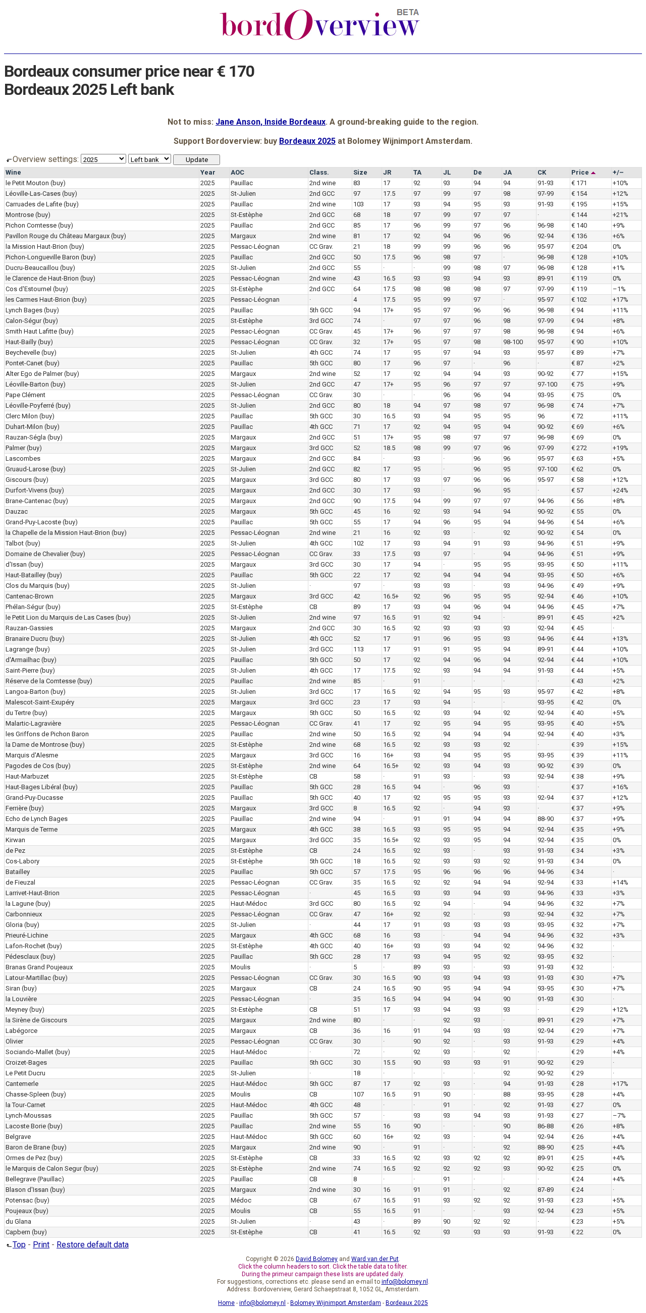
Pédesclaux (22, 956)
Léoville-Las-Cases (33, 193)
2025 (207, 183)
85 (356, 225)
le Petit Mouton (27, 183)
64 (356, 289)
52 (356, 373)
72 (356, 1052)
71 (356, 426)
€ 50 (577, 564)
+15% (620, 204)
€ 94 (577, 310)
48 (356, 1105)
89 (356, 607)
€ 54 (577, 522)
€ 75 (577, 384)
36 (356, 1030)
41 (356, 723)
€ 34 (577, 850)
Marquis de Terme (32, 829)
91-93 (545, 183)
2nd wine (322, 183)
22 (356, 575)
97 (356, 193)
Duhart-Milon (24, 426)
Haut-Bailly (21, 342)
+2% (619, 363)
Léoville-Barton (27, 384)
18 (386, 214)
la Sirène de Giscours (36, 1020)
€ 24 (577, 1179)
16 (386, 511)
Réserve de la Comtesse (41, 681)
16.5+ (391, 596)
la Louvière (21, 999)
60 (356, 1136)
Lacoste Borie (26, 1126)
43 (356, 278)
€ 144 (579, 214)
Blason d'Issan (27, 1189)
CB (313, 607)
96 (416, 225)
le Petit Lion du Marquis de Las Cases (60, 617)
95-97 (545, 246)
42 (356, 596)
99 (446, 193)
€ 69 (577, 426)
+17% (620, 299)
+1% (619, 267)
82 (356, 469)
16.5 (389, 278)
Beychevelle (23, 352)
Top (19, 1244)
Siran (13, 988)
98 (506, 193)
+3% (619, 734)
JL (447, 172)
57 (356, 872)
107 (358, 1094)
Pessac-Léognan (255, 246)
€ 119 (579, 278)
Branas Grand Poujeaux (39, 967)
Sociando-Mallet (29, 1052)
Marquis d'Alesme (32, 755)
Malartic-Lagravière (33, 723)
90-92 (545, 373)
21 (356, 246)
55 (356, 267)
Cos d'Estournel (28, 289)
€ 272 (579, 448)
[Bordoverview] (320, 38)
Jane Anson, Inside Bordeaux (271, 122)
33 (356, 554)
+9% (619, 225)
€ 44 (577, 638)
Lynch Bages (24, 310)
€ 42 (577, 691)
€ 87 (577, 363)
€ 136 (579, 236)
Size (360, 172)
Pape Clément (25, 395)
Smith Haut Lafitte (31, 331)
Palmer (15, 448)
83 (356, 183)
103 (358, 204)
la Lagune (20, 903)
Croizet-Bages (26, 1062)
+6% (619, 236)
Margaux (243, 236)
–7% (619, 1115)
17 (386, 183)
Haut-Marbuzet (27, 776)
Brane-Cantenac (28, 501)
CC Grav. (321, 246)
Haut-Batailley (25, 575)
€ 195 (579, 204)
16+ (388, 755)
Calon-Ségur (23, 320)
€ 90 (577, 342)
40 (356, 797)
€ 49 (577, 585)
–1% (619, 289)
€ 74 (577, 405)
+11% (620, 310)
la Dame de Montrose (37, 744)
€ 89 (577, 352)
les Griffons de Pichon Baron (47, 734)
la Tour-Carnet (25, 1105)
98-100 (513, 342)
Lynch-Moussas (28, 1115)
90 (356, 501)
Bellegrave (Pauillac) (35, 1179)
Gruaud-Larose (27, 469)
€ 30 (577, 977)
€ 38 (577, 776)
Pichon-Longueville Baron (42, 257)
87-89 (545, 1189)
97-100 (547, 384)
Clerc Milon (22, 416)
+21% (620, 214)
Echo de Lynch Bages (37, 819)
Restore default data (93, 1244)
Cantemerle (22, 1083)
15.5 (389, 1062)
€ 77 (577, 373)
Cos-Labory (22, 861)
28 (356, 787)
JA (507, 172)
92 (416, 183)
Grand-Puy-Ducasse (34, 797)
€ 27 (577, 1105)
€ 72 (577, 416)
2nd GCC (322, 193)
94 (476, 183)
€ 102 (579, 299)
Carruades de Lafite (34, 204)
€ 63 (577, 458)
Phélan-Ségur (25, 607)
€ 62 (577, 469)
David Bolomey (317, 1259)
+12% (620, 193)
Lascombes (23, 458)
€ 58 (577, 479)
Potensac (19, 1200)
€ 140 (579, 225)
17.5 (389, 193)
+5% (619, 458)
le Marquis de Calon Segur (44, 1168)
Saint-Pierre (22, 670)
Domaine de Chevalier (37, 554)
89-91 (545, 278)
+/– (618, 172)
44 (356, 924)
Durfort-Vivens (26, 490)
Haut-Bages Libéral (33, 787)
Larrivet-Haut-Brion (33, 893)
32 (356, 342)
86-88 (545, 1126)
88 (506, 1094)
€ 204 (579, 246)
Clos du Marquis (29, 585)
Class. (319, 172)
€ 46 (577, 596)
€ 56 (577, 501)
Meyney (17, 1009)
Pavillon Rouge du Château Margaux (58, 236)
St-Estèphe (246, 214)
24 (356, 850)
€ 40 (577, 713)
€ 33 (577, 882)
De (477, 172)
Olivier (14, 1041)
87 (356, 1083)
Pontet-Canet (24, 363)
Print (41, 1244)
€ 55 (577, 511)
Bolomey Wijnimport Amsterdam (335, 1302)
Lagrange (19, 649)
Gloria (14, 924)
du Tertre (18, 713)
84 (356, 458)
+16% (620, 787)
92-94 (545, 236)
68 (356, 214)
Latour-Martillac (28, 977)
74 (356, 320)
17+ (388, 310)
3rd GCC (321, 320)
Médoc (241, 1200)
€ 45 (577, 607)
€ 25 (577, 1147)
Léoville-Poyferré (30, 405)
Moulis (240, 967)
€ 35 (577, 829)
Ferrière (16, 808)
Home (226, 1302)
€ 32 (577, 903)
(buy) (58, 183)
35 (356, 840)
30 (356, 395)
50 (356, 257)
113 (358, 649)
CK (541, 172)
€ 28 (577, 1083)
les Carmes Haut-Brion (38, 299)
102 (358, 543)
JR (387, 172)
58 (356, 776)
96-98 (545, 225)
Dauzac (17, 511)
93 (446, 183)
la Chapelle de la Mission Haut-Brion (58, 532)
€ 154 (579, 193)
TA (417, 172)
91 (476, 543)
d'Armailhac (23, 660)
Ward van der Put (375, 1259)
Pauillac (242, 183)
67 (356, 1200)
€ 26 (577, 1126)
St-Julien (243, 193)
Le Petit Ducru (25, 1073)
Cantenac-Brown (29, 596)
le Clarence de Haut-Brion (42, 278)
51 (356, 437)
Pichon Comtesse (31, 225)
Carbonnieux (24, 914)
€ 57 (577, 490)
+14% (620, 882)
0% (617, 246)
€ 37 (577, 787)
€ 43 (577, 681)
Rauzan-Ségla (26, 437)
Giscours (19, 479)
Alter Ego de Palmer (34, 373)
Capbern (18, 1232)
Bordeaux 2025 (307, 141)
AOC (237, 172)
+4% (619, 1041)
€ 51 (577, 543)
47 (356, 384)
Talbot (15, 543)
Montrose (20, 214)
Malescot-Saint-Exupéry (40, 702)
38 (356, 829)
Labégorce (21, 1030)
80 (356, 363)
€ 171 (579, 183)
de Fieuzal (20, 882)
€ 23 (577, 1200)
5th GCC (321, 310)
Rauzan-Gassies (29, 628)
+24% (620, 490)
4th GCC (321, 352)
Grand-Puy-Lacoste (33, 522)
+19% (620, 448)
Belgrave (18, 1136)
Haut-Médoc (249, 903)
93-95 (545, 395)
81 (356, 236)
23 (356, 702)
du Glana (18, 1221)
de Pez (15, 850)
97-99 (545, 193)
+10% (620, 183)
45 (356, 331)
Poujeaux (19, 1211)
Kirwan (15, 840)
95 (476, 204)
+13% (620, 638)
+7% (619, 352)
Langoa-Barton (27, 691)
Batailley (18, 872)
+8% (619, 320)
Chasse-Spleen (27, 1094)
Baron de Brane (28, 1147)
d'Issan (16, 564)
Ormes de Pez (26, 1158)
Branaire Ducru (27, 638)
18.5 (389, 448)
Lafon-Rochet (25, 946)
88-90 (545, 819)
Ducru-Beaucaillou (32, 267)
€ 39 (577, 744)
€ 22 (577, 1232)
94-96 (545, 501)
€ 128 (579, 257)
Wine (13, 172)
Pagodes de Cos (30, 766)
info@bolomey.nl (405, 1281)
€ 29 (577, 1009)
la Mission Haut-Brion (37, 246)
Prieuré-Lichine (27, 935)
